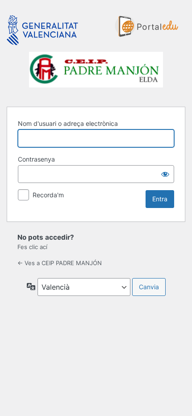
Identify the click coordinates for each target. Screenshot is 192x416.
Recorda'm (48, 195)
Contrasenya (36, 159)
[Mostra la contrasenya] (165, 174)
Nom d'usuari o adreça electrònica (68, 123)
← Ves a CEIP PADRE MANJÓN (59, 262)
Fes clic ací (32, 246)
